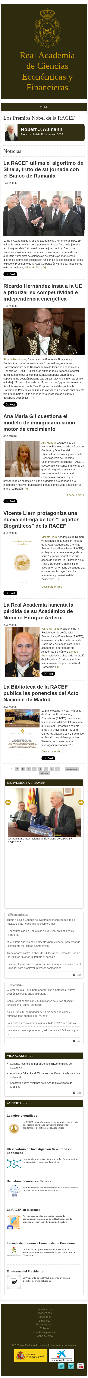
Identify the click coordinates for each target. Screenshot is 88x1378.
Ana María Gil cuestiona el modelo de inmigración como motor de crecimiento (39, 422)
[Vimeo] (70, 1369)
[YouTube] (80, 1369)
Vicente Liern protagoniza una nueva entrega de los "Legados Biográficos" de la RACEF (41, 519)
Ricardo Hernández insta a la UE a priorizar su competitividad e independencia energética (42, 292)
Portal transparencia (44, 1332)
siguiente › (71, 769)
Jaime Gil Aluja (33, 267)
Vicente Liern (49, 537)
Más (79, 975)
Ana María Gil (49, 442)
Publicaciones (44, 1324)
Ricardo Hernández (14, 359)
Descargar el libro (51, 751)
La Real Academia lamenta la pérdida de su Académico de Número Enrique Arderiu (38, 611)
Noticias (12, 151)
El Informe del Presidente (25, 1271)
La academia (44, 1309)
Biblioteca (44, 1320)
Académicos (44, 1313)
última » (44, 773)
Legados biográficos (22, 1115)
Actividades (44, 1316)
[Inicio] (44, 26)
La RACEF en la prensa (23, 1209)
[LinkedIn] (61, 1369)
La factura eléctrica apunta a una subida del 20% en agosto (41, 1023)
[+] (44, 267)
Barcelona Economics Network (29, 1181)
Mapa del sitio (45, 1336)
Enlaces (44, 1328)
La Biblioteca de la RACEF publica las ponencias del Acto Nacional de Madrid (41, 693)
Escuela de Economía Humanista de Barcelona (41, 1243)
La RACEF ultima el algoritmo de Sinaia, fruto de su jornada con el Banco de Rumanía (43, 169)
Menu (44, 107)
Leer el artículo (76, 495)
